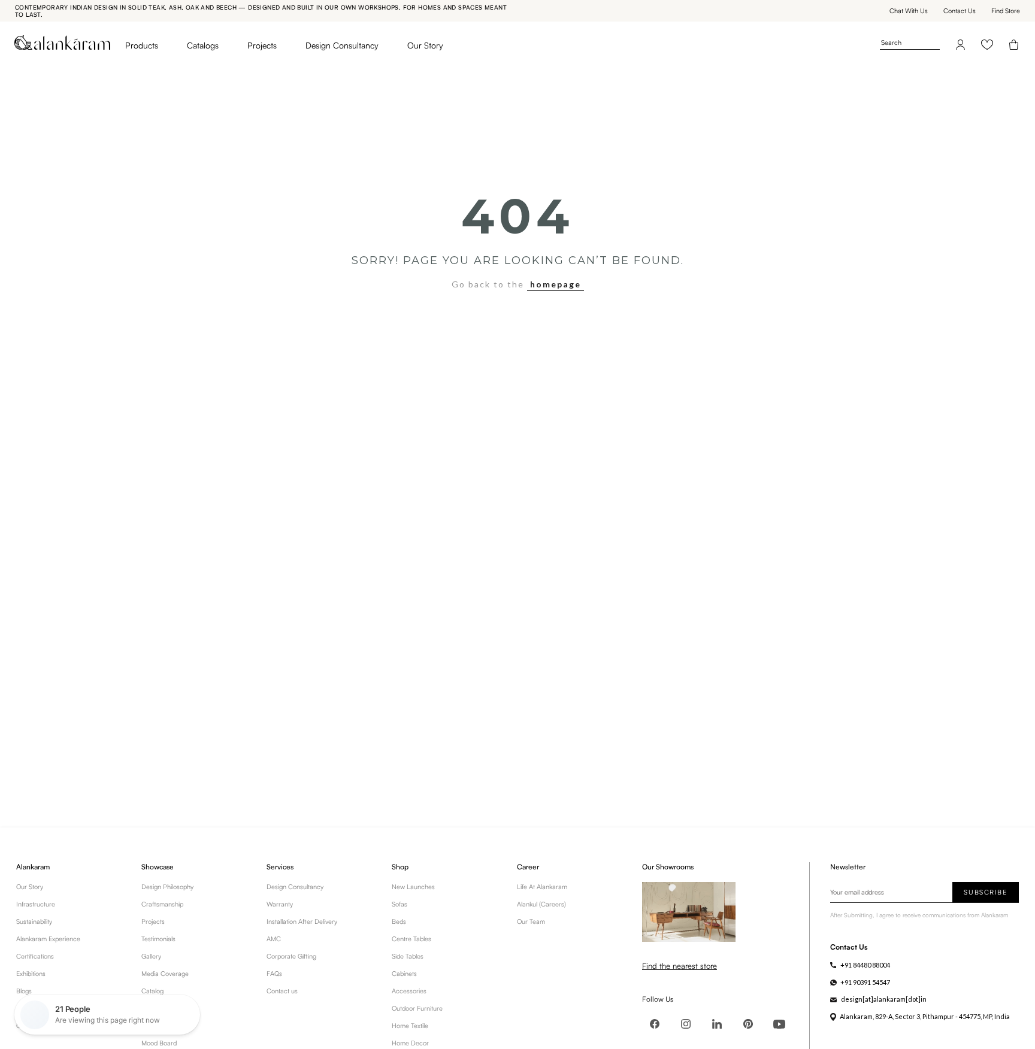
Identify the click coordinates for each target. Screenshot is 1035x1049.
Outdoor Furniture (417, 1008)
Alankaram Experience (48, 939)
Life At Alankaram (542, 887)
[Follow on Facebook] (654, 1024)
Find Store (1005, 11)
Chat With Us (908, 11)
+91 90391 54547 (865, 982)
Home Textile (410, 1025)
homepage (555, 284)
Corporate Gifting (291, 956)
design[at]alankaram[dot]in (884, 999)
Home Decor (410, 1043)
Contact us (282, 991)
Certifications (35, 956)
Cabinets (404, 973)
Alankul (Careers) (541, 904)
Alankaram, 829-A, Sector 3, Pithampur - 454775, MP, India (925, 1016)
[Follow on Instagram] (686, 1024)
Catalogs (203, 45)
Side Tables (407, 956)
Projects (262, 45)
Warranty (280, 904)
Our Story (425, 45)
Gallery (151, 956)
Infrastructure (35, 904)
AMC (274, 939)
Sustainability (34, 921)
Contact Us (959, 11)
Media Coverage (165, 973)
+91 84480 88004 (865, 965)
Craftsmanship (162, 904)
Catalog (152, 991)
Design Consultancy (342, 45)
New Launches (413, 887)
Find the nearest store (679, 966)
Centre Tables (411, 939)
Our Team (531, 921)
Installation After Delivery (302, 921)
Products (141, 45)
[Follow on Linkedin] (717, 1024)
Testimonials (158, 939)
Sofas (399, 904)
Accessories (409, 991)
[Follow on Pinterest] (748, 1024)
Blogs (24, 991)
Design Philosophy (167, 887)
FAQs (274, 973)
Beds (399, 921)
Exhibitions (31, 973)
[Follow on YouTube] (779, 1024)
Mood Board (159, 1043)
